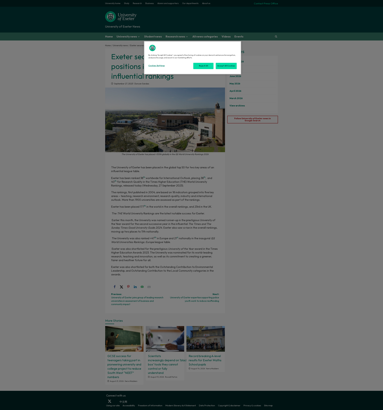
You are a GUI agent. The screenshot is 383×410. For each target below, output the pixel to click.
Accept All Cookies (226, 66)
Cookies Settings (156, 66)
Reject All (203, 66)
